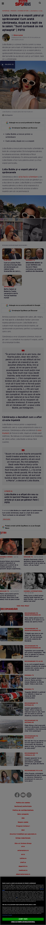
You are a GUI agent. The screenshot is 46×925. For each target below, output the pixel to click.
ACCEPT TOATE (23, 919)
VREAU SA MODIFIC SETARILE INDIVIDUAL (23, 922)
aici (16, 897)
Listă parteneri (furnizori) (7, 915)
